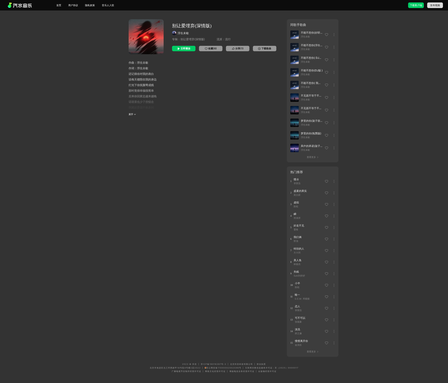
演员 (297, 329)
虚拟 (296, 202)
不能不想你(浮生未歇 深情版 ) (312, 45)
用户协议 (73, 5)
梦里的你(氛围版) (311, 133)
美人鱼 (298, 260)
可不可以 (300, 318)
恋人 (297, 306)
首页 (58, 5)
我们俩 (298, 237)
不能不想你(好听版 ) (312, 32)
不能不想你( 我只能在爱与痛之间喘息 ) (312, 83)
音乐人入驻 (108, 5)
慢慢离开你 (301, 341)
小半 (297, 283)
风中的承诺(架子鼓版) (312, 146)
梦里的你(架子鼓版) (312, 120)
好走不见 (299, 225)
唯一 (297, 294)
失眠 (296, 271)
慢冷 (296, 179)
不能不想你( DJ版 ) (312, 57)
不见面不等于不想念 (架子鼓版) (312, 95)
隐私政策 (90, 5)
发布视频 (435, 5)
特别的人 (299, 248)
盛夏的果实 (300, 191)
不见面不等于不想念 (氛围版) (312, 108)
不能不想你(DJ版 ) (312, 70)
